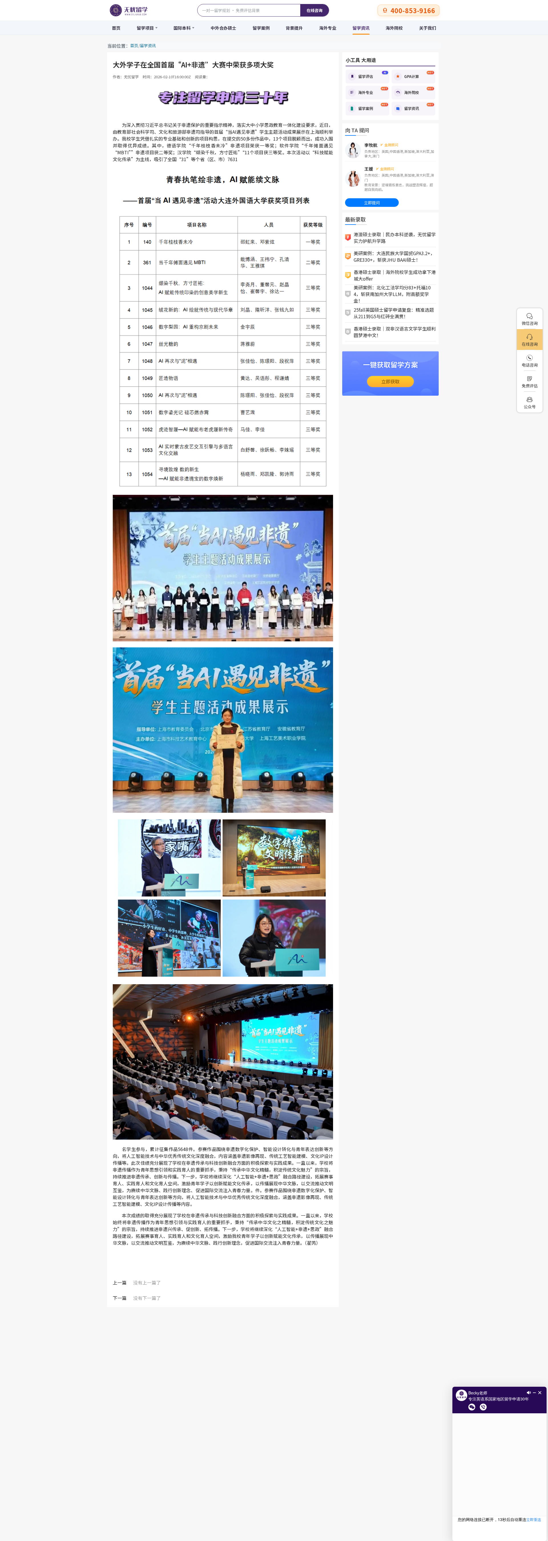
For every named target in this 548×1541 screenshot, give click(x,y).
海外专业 (327, 28)
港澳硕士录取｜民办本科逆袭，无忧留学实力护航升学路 (395, 237)
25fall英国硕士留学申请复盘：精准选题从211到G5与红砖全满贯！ (394, 313)
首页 (116, 28)
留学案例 (261, 28)
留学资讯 (361, 28)
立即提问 (372, 202)
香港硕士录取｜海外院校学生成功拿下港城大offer (395, 275)
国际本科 (182, 28)
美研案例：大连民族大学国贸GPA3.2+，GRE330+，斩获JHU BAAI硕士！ (394, 256)
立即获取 (390, 381)
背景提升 (294, 28)
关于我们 (427, 28)
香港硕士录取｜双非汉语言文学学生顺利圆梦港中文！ (395, 332)
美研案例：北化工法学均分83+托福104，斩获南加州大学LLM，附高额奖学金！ (392, 294)
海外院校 (394, 28)
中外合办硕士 (223, 28)
